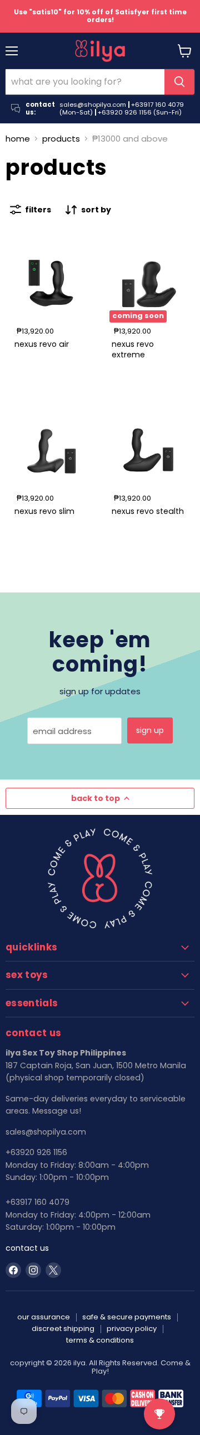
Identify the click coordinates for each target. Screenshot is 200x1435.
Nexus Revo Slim (44, 511)
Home (18, 138)
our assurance (43, 1317)
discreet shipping (63, 1328)
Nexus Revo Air (41, 344)
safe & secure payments (126, 1317)
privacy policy (132, 1328)
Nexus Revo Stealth (148, 511)
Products (61, 138)
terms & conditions (100, 1340)
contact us (27, 1248)
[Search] (179, 82)
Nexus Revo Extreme (133, 349)
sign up (150, 730)
